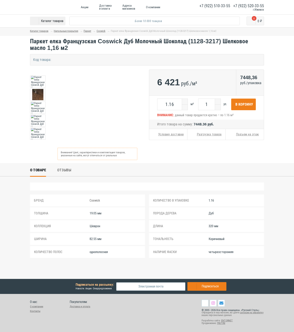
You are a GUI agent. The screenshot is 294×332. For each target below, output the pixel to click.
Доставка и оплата (80, 306)
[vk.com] (205, 303)
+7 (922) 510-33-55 (214, 5)
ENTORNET (227, 320)
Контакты (35, 311)
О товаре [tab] (38, 170)
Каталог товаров (39, 30)
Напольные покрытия (66, 30)
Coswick (101, 30)
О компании (36, 306)
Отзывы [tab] (64, 170)
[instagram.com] (213, 303)
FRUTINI (221, 323)
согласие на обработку (251, 312)
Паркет (87, 30)
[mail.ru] (221, 303)
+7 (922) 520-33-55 (248, 5)
